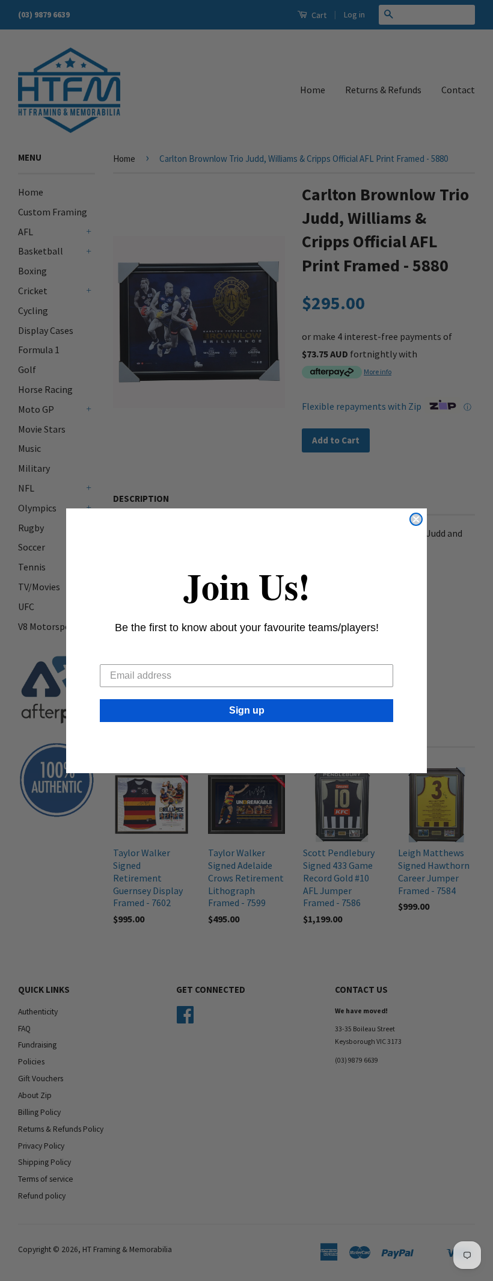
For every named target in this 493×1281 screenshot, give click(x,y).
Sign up (247, 710)
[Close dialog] (416, 519)
